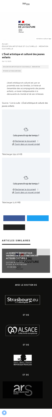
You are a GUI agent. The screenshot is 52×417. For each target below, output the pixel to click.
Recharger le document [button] (25, 141)
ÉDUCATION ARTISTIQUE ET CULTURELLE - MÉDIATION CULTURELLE (21, 67)
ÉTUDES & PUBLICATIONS (12, 71)
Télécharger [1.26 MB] (11, 202)
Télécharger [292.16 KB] (12, 154)
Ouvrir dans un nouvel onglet (27, 144)
